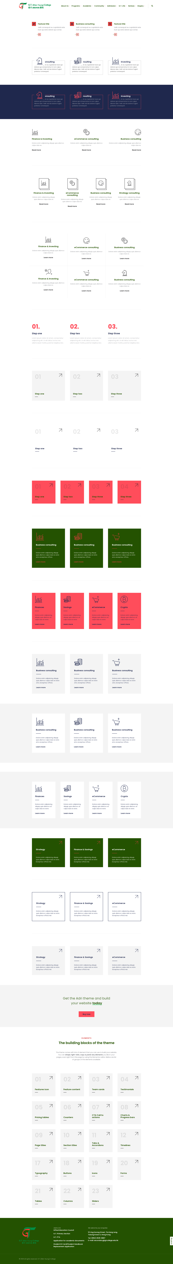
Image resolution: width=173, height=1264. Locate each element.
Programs (76, 6)
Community (99, 6)
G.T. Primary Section (61, 1233)
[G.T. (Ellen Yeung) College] (35, 6)
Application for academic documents (68, 1240)
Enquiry (141, 6)
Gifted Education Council (63, 1230)
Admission (111, 6)
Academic (87, 6)
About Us (64, 6)
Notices (131, 6)
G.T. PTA (56, 1237)
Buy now (86, 1014)
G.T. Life (122, 6)
